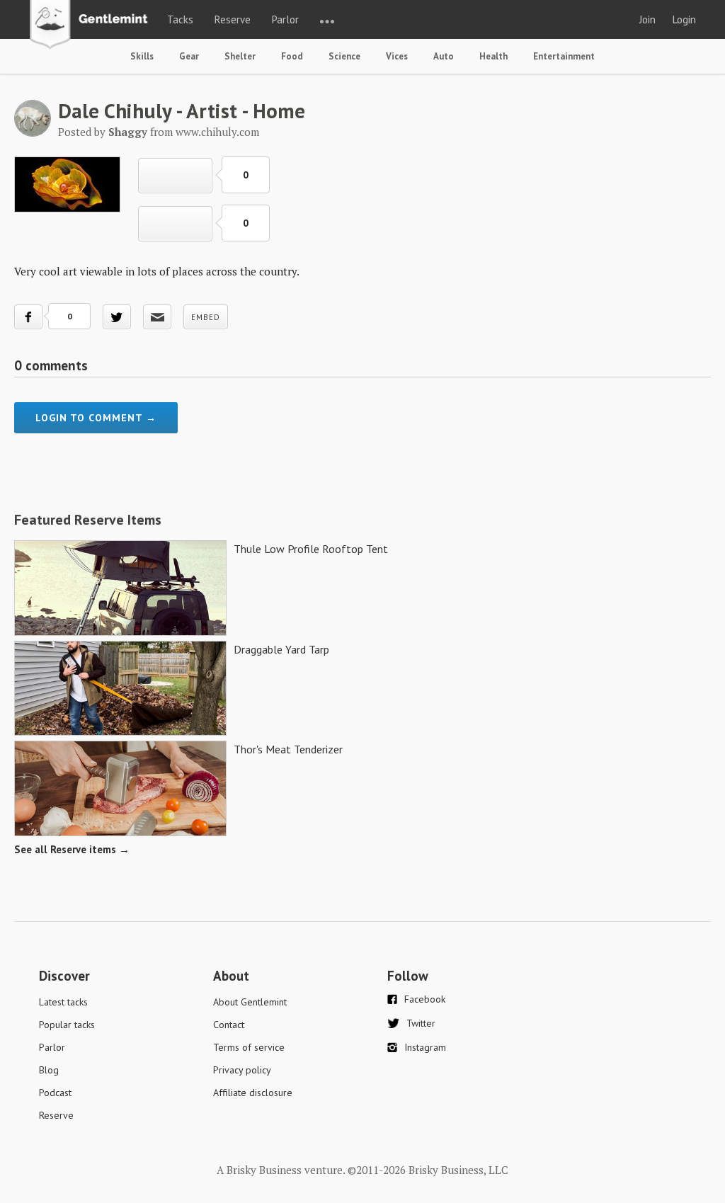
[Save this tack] (175, 223)
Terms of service (249, 1047)
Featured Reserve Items (87, 520)
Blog (49, 1070)
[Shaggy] (32, 132)
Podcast (55, 1092)
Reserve (233, 19)
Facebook (424, 999)
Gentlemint (92, 25)
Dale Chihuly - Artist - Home (181, 110)
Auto (443, 56)
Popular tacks (67, 1024)
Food (292, 56)
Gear (189, 56)
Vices (397, 56)
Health (493, 56)
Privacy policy (242, 1070)
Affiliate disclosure (252, 1092)
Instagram (425, 1047)
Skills (142, 56)
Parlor (285, 19)
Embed (205, 317)
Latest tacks (63, 1002)
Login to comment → (95, 417)
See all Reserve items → (72, 849)
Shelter (240, 56)
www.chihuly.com (217, 132)
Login (684, 19)
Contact (228, 1024)
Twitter (420, 1023)
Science (344, 56)
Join (647, 19)
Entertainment (564, 56)
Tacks (180, 19)
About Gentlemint (250, 1002)
